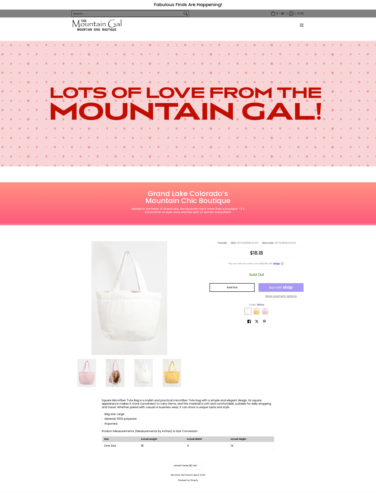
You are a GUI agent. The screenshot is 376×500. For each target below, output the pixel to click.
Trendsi (222, 243)
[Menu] (301, 25)
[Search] (186, 13)
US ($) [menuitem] (300, 13)
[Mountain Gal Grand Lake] (96, 25)
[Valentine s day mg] (188, 103)
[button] (249, 321)
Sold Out (232, 287)
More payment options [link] (281, 296)
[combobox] (127, 13)
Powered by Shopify (188, 480)
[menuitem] (277, 13)
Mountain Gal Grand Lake (184, 475)
